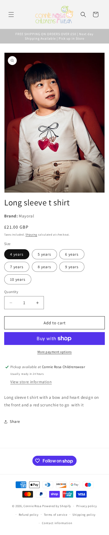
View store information (31, 381)
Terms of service (55, 515)
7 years (16, 266)
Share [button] (15, 421)
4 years (16, 254)
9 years (72, 266)
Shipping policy (84, 515)
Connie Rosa (32, 506)
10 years (17, 279)
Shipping (31, 234)
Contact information (57, 523)
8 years (44, 266)
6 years (72, 254)
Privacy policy (86, 506)
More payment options (54, 352)
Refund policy (29, 515)
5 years (44, 254)
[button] (11, 14)
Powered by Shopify (56, 506)
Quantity (11, 291)
